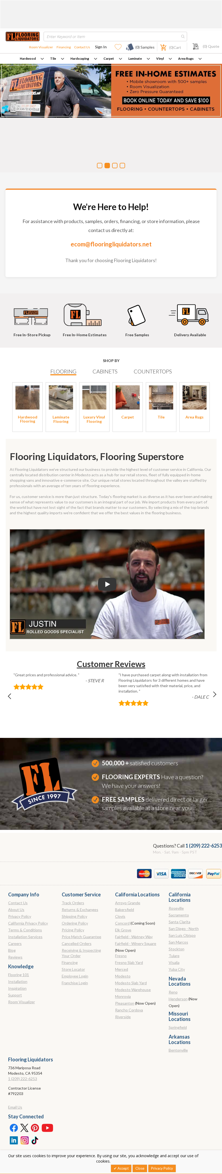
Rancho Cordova (129, 1010)
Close (139, 1168)
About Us (16, 909)
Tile (53, 58)
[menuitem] (32, 58)
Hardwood (28, 58)
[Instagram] (24, 1139)
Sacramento (179, 915)
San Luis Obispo (182, 935)
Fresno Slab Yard (129, 962)
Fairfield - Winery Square (135, 943)
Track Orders (73, 902)
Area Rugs (186, 58)
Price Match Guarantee (81, 936)
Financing (64, 47)
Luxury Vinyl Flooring (94, 419)
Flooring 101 (18, 974)
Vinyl (160, 58)
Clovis (120, 916)
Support (15, 995)
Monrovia (123, 996)
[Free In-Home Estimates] (84, 312)
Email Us (15, 1107)
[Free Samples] (137, 312)
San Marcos (178, 942)
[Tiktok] (35, 1139)
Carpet (108, 58)
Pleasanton (124, 1003)
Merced (121, 969)
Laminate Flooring (61, 419)
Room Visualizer (41, 47)
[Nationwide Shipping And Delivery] (190, 312)
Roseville (176, 908)
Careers (15, 943)
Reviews (15, 957)
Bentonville (178, 1050)
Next (210, 697)
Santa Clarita (179, 921)
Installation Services (25, 936)
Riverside (123, 1016)
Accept (123, 1168)
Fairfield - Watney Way (134, 936)
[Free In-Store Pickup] (32, 312)
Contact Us (82, 47)
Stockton (176, 949)
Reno (173, 992)
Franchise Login (75, 983)
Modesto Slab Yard (131, 983)
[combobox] (115, 36)
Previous (12, 697)
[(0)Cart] (160, 46)
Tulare (174, 955)
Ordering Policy (75, 923)
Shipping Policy (74, 916)
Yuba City (177, 969)
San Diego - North (184, 928)
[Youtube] (47, 1127)
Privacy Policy (19, 916)
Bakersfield (124, 909)
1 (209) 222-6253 (203, 846)
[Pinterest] (35, 1127)
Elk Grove (123, 930)
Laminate (135, 58)
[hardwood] (27, 397)
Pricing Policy (73, 930)
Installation (17, 981)
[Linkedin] (13, 1139)
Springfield (178, 1027)
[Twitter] (24, 1127)
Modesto (122, 976)
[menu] (111, 58)
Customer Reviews (111, 664)
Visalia (174, 962)
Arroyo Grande (127, 902)
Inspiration (17, 988)
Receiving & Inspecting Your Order (81, 953)
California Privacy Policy (28, 923)
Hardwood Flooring (27, 419)
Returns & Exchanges (80, 909)
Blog (12, 950)
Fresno (121, 955)
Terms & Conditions (25, 930)
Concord (122, 923)
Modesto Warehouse (133, 989)
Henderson (178, 999)
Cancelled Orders (77, 943)
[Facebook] (13, 1127)
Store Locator (73, 969)
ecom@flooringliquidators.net (111, 244)
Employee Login (75, 976)
